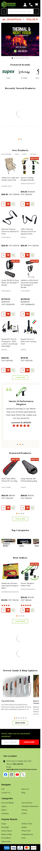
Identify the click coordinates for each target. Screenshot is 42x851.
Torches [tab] (17, 773)
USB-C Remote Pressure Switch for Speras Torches (28, 243)
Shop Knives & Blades (20, 755)
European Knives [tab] (6, 648)
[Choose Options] (27, 145)
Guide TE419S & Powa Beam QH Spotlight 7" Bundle (10, 294)
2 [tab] (20, 456)
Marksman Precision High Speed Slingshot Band (9, 597)
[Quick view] (13, 145)
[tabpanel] (21, 424)
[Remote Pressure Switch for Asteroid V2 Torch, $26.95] (10, 229)
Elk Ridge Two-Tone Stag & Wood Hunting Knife (29, 725)
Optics (24, 165)
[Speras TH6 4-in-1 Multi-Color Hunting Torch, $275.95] (30, 339)
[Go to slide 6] (23, 58)
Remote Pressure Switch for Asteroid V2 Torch (10, 243)
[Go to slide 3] (16, 58)
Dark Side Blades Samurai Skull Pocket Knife (9, 674)
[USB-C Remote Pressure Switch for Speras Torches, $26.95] (30, 229)
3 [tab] (22, 456)
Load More (20, 389)
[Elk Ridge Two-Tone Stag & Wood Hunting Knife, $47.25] (30, 711)
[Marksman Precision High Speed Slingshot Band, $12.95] (10, 583)
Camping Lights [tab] (6, 773)
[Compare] (18, 145)
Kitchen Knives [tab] (20, 648)
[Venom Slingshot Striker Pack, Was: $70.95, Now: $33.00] (30, 583)
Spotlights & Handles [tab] (29, 773)
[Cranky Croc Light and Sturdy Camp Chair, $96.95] (10, 177)
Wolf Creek (25, 126)
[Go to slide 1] (12, 58)
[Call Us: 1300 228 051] (30, 4)
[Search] (36, 11)
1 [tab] (17, 456)
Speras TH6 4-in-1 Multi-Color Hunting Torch (28, 353)
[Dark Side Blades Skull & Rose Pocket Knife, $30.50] (30, 660)
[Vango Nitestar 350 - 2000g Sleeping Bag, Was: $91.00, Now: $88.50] (30, 478)
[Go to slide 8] (28, 58)
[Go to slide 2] (14, 58)
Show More (19, 761)
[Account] (25, 4)
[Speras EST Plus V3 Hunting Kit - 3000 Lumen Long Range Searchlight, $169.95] (10, 339)
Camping (33, 165)
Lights (17, 165)
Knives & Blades (6, 165)
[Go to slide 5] (21, 58)
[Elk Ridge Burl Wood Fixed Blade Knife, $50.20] (10, 711)
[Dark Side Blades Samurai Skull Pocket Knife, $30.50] (10, 660)
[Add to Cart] (8, 145)
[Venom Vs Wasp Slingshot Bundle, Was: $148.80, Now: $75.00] (30, 177)
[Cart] (36, 4)
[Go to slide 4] (19, 58)
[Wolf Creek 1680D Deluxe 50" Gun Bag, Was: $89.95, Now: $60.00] (10, 478)
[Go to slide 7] (25, 58)
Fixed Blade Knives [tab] (34, 648)
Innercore (5, 124)
